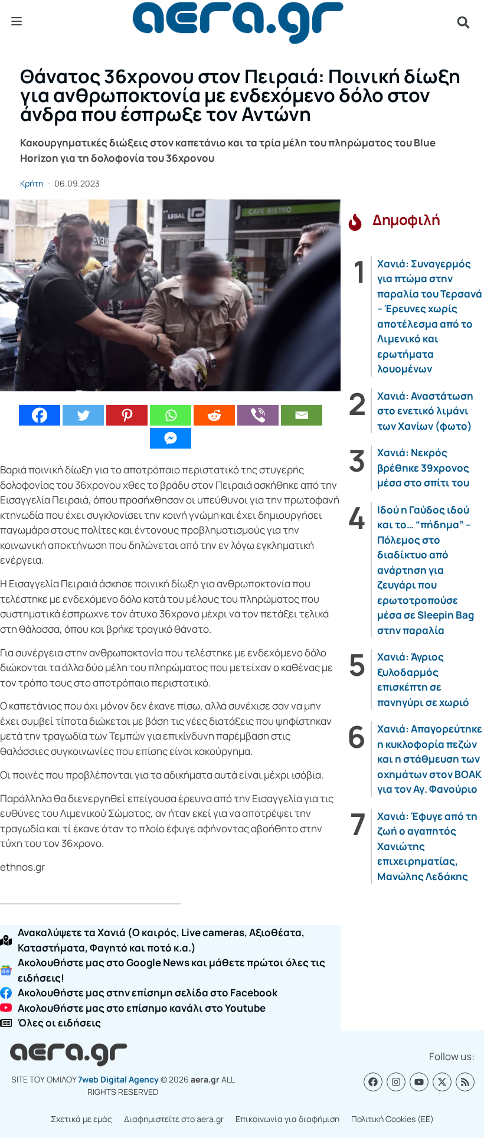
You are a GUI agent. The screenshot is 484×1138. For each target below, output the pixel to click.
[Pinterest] (127, 415)
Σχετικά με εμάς (81, 1118)
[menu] (16, 22)
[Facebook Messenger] (170, 438)
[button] (463, 22)
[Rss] (465, 1081)
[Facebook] (39, 415)
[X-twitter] (442, 1081)
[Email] (301, 415)
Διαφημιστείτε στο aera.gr (174, 1118)
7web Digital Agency (118, 1079)
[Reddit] (214, 415)
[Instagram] (396, 1081)
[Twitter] (83, 415)
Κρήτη (31, 183)
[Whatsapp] (170, 415)
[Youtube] (419, 1081)
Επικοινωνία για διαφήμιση (287, 1118)
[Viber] (258, 415)
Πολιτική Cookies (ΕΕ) (392, 1118)
